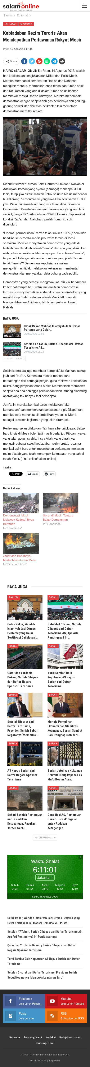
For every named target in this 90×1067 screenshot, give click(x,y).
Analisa (14, 597)
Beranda (14, 1037)
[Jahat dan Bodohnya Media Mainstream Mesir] (21, 543)
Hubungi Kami (45, 1043)
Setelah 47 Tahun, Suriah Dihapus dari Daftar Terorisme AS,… (53, 345)
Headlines (26, 24)
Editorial (10, 24)
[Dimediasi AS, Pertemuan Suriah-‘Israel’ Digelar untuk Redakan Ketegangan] (65, 798)
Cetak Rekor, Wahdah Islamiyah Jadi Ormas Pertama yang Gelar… (52, 328)
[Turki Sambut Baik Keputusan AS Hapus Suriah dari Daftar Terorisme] (65, 656)
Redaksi (50, 1037)
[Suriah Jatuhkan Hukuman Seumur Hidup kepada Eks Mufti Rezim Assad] (65, 754)
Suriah (53, 597)
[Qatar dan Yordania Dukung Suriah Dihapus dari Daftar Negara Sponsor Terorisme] (24, 656)
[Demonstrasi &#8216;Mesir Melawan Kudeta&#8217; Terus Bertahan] (21, 503)
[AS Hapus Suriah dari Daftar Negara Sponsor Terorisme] (24, 754)
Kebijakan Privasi (70, 1037)
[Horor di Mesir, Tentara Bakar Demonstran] (60, 503)
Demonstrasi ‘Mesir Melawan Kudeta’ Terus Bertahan (18, 519)
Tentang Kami (32, 1037)
